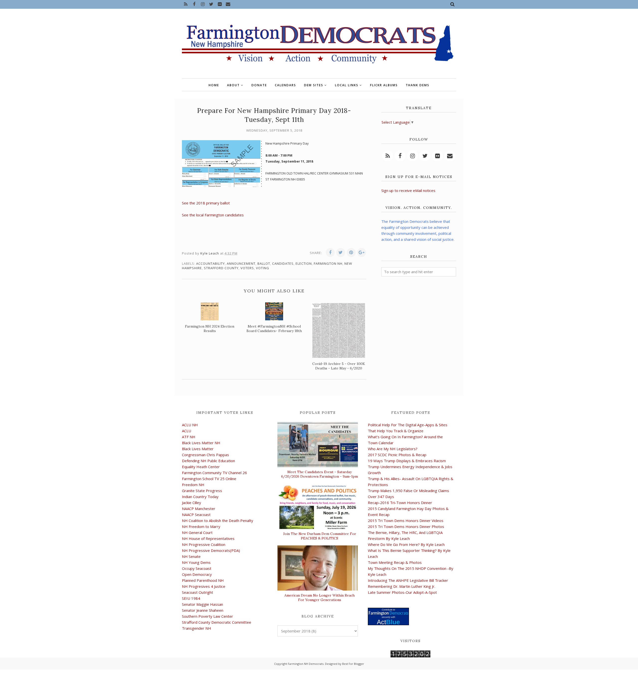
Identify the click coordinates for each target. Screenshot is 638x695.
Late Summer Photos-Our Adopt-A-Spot (402, 592)
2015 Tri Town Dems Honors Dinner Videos (405, 520)
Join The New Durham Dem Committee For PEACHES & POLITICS (319, 535)
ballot (263, 263)
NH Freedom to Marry (201, 526)
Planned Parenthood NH (203, 580)
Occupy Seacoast (196, 568)
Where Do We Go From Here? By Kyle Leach (406, 544)
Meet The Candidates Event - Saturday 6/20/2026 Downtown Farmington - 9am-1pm (319, 474)
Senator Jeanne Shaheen (202, 610)
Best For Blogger (353, 664)
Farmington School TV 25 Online (209, 478)
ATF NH (188, 436)
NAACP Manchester (198, 508)
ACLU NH (190, 424)
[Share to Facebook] (330, 252)
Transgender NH (196, 628)
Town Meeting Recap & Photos (395, 562)
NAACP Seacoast (196, 514)
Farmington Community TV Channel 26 (214, 472)
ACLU (186, 430)
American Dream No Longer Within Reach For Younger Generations (319, 597)
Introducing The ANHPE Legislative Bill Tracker (408, 580)
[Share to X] (340, 252)
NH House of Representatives (208, 538)
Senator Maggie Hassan (202, 604)
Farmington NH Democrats (305, 664)
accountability (210, 263)
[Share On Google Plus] (361, 252)
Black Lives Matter (198, 448)
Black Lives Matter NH (201, 442)
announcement (241, 263)
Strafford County (221, 268)
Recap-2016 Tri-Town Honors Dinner (400, 502)
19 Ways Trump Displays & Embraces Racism (407, 460)
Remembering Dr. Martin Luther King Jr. (401, 586)
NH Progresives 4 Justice (203, 586)
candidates (283, 263)
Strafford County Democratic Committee (216, 622)
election (304, 263)
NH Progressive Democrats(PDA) (211, 550)
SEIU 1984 (191, 598)
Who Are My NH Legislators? (392, 448)
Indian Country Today (200, 496)
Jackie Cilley (191, 502)
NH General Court (197, 532)
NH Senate (191, 556)
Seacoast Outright (197, 592)
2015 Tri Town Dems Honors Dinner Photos (406, 526)
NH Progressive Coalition (203, 544)
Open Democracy (197, 574)
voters (247, 268)
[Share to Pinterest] (351, 252)
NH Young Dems (196, 562)
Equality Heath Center (201, 466)
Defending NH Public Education (208, 460)
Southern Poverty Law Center (207, 616)
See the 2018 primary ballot (206, 202)
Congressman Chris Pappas (205, 454)
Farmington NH (328, 263)
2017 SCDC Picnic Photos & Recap (397, 454)
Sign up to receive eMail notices (408, 190)
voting (262, 268)
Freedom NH (193, 484)
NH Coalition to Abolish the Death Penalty (217, 520)
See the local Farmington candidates (213, 214)
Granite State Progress (202, 490)
